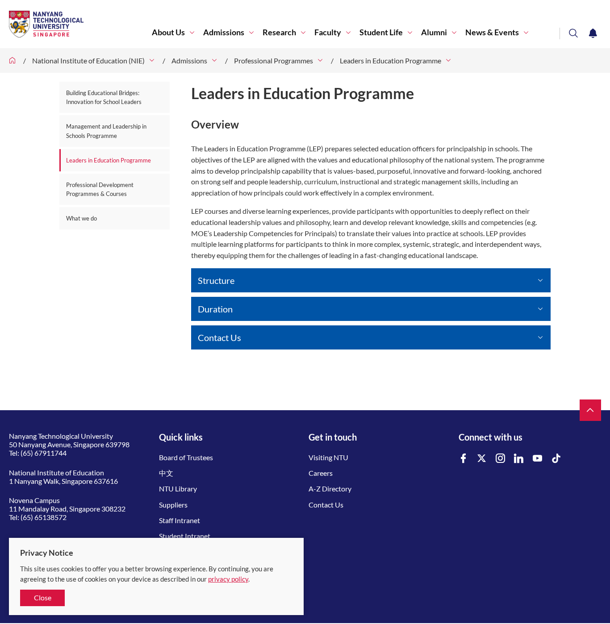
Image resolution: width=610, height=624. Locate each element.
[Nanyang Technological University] (80, 24)
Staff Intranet (179, 520)
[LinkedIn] (519, 458)
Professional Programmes (273, 60)
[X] (482, 458)
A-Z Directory (330, 488)
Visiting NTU (328, 457)
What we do (81, 218)
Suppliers (173, 504)
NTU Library (178, 488)
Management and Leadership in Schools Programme (106, 131)
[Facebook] (463, 458)
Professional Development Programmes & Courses (100, 189)
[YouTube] (538, 458)
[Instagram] (501, 458)
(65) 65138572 (44, 517)
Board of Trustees (186, 457)
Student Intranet (184, 536)
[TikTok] (556, 458)
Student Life (381, 32)
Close (42, 597)
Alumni (434, 32)
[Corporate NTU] (12, 60)
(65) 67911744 (44, 453)
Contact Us (326, 504)
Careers (321, 473)
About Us (168, 32)
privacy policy (228, 579)
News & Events (492, 32)
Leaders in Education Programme (390, 60)
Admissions (223, 32)
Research (279, 32)
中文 (166, 473)
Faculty (327, 32)
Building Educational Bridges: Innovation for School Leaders (104, 97)
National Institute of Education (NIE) (88, 60)
